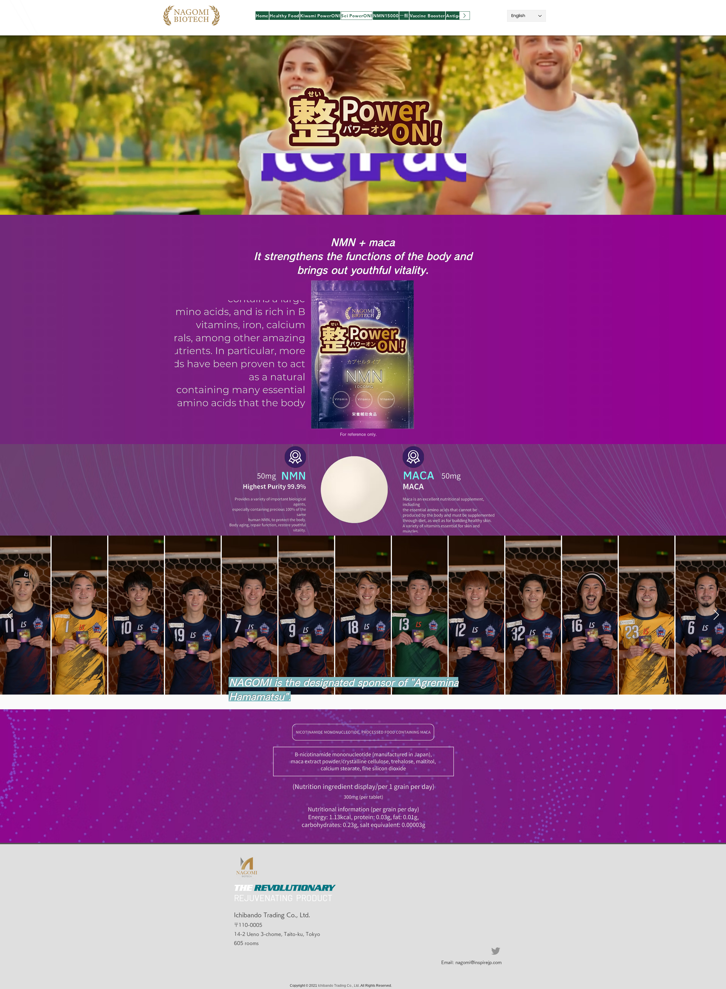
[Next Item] (716, 615)
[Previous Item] (10, 615)
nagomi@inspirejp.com (478, 962)
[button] (284, 15)
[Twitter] (496, 951)
